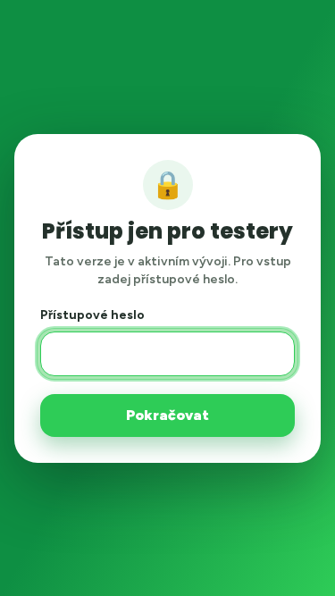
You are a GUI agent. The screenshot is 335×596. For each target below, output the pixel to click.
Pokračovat (167, 415)
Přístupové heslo (92, 315)
